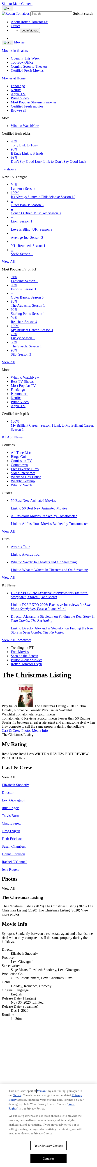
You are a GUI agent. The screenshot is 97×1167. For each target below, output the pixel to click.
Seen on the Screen (24, 656)
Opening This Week (25, 58)
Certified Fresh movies (27, 106)
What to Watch (25, 126)
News (18, 437)
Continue (48, 1158)
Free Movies (20, 652)
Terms (17, 1095)
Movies (19, 42)
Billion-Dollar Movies (26, 660)
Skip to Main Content (17, 4)
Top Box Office (22, 62)
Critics (15, 26)
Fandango (18, 86)
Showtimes (23, 640)
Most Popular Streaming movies (33, 102)
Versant (41, 1091)
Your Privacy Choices (48, 1145)
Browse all (18, 110)
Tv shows (9, 169)
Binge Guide (20, 457)
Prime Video (20, 98)
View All (8, 261)
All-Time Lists (21, 452)
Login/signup (30, 30)
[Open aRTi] (7, 8)
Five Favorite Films (25, 469)
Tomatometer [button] (11, 718)
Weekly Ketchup (23, 481)
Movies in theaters (15, 51)
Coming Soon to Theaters (29, 66)
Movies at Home (13, 78)
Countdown (19, 465)
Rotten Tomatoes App (26, 664)
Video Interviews (23, 473)
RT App (8, 437)
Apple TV (18, 94)
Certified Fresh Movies (27, 70)
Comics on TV (21, 461)
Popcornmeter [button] (47, 718)
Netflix (16, 90)
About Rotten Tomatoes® (29, 22)
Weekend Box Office (26, 477)
